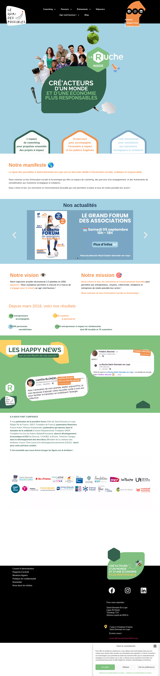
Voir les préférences (146, 667)
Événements (82, 9)
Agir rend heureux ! (67, 15)
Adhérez (129, 20)
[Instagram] (135, 11)
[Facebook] (129, 11)
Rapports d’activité (20, 572)
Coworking (48, 9)
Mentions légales (20, 575)
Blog (86, 15)
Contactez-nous (132, 26)
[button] (155, 646)
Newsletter (17, 582)
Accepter (105, 667)
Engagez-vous (131, 23)
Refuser (126, 667)
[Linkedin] (141, 11)
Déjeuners (100, 9)
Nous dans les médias (22, 585)
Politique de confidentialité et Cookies (112, 673)
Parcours (65, 9)
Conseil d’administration (23, 569)
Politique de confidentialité (24, 579)
